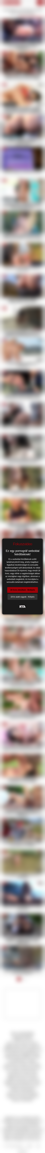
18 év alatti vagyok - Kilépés (22, 597)
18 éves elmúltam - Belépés (22, 590)
